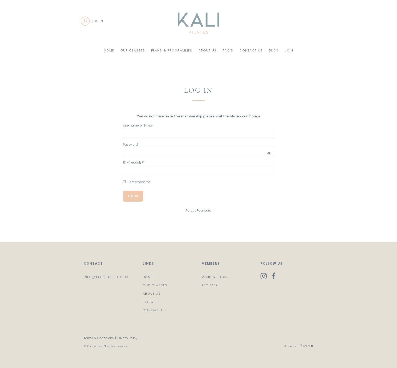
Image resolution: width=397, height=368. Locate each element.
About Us (207, 50)
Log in (97, 21)
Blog (274, 50)
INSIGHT (308, 346)
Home (109, 50)
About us (152, 293)
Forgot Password (198, 210)
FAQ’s (228, 50)
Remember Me (138, 182)
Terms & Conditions (99, 338)
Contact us (154, 310)
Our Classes (132, 50)
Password (130, 144)
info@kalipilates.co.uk (106, 277)
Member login (215, 277)
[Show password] (268, 152)
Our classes (155, 285)
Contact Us (251, 50)
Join (289, 50)
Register (210, 285)
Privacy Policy (127, 338)
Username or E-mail (138, 125)
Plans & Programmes (171, 50)
